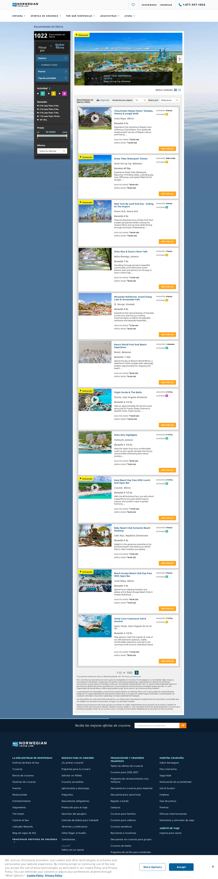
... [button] (126, 134)
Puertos (16, 788)
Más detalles (167, 148)
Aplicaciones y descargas (75, 788)
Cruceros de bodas (121, 845)
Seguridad (165, 775)
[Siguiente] (137, 673)
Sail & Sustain (167, 788)
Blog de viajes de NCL (24, 832)
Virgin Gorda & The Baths (128, 392)
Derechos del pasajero (74, 813)
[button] (50, 88)
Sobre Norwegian (169, 762)
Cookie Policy (35, 875)
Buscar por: (153, 100)
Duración (42, 102)
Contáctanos (68, 839)
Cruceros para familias (123, 813)
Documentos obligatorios (75, 800)
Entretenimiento (21, 800)
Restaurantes (19, 794)
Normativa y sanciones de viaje (177, 820)
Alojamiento (19, 807)
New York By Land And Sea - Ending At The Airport (134, 205)
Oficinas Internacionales (173, 813)
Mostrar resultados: (164, 90)
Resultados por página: (123, 100)
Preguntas (67, 794)
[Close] (212, 866)
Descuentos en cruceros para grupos (131, 839)
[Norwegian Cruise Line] (25, 5)
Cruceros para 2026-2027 (124, 772)
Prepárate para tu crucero (76, 769)
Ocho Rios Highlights (125, 434)
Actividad (42, 88)
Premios (164, 807)
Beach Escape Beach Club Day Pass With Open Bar (133, 574)
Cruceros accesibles (73, 781)
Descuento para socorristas (126, 794)
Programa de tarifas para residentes (131, 852)
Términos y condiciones (131, 676)
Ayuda (128, 16)
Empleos (164, 794)
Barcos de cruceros (23, 775)
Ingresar (166, 5)
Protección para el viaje (74, 807)
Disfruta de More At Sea (25, 762)
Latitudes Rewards (22, 826)
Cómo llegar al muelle (74, 832)
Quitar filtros (59, 46)
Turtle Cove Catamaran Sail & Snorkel (130, 620)
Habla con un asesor (73, 849)
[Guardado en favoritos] (107, 125)
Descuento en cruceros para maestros (132, 788)
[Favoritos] (133, 5)
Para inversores (168, 769)
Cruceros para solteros (123, 820)
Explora (17, 16)
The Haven (18, 813)
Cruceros (17, 769)
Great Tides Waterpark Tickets (117, 77)
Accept (181, 867)
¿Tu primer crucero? (72, 762)
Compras (115, 807)
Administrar (108, 16)
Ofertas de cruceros (44, 16)
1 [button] (166, 207)
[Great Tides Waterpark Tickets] (128, 59)
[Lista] (179, 90)
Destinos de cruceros (24, 781)
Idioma (41, 145)
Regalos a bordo (120, 800)
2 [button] (166, 114)
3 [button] (166, 396)
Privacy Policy (53, 875)
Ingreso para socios (170, 832)
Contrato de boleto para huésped (80, 820)
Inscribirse (149, 5)
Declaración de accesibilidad (175, 781)
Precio (40, 128)
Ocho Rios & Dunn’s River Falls (130, 251)
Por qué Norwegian (79, 16)
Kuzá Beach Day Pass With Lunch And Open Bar (132, 481)
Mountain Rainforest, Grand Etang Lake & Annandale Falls (133, 298)
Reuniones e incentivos (123, 832)
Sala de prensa (168, 800)
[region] (109, 867)
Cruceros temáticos (121, 826)
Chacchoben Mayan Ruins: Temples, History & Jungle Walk (133, 112)
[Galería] (175, 90)
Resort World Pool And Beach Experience (130, 346)
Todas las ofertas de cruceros (127, 765)
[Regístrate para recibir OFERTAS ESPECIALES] (182, 725)
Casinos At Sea (20, 820)
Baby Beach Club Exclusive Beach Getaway (132, 529)
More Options (152, 867)
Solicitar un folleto (72, 775)
